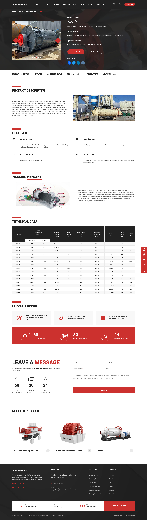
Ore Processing (93, 483)
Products (47, 4)
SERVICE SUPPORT (91, 74)
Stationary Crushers (95, 479)
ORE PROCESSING (30, 11)
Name (75, 362)
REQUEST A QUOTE (119, 506)
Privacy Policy (130, 515)
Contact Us (101, 4)
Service (90, 4)
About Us (66, 4)
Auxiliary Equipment (95, 494)
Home (38, 4)
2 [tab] (34, 57)
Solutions (112, 475)
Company (108, 368)
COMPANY (113, 469)
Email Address (78, 368)
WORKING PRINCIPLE (54, 74)
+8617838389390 (58, 483)
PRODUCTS (93, 469)
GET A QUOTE (76, 51)
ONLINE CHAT (93, 51)
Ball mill (114, 450)
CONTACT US (18, 483)
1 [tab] (32, 57)
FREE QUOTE (129, 4)
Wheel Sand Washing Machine (73, 450)
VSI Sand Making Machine (31, 450)
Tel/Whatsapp (109, 362)
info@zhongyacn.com (61, 507)
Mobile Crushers (94, 475)
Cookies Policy (117, 515)
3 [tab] (36, 57)
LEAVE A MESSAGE (109, 74)
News (82, 4)
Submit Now (104, 390)
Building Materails (94, 486)
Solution (56, 4)
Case (75, 4)
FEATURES (38, 74)
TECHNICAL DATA (73, 74)
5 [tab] (40, 57)
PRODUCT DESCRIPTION (20, 74)
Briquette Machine (94, 490)
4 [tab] (38, 57)
